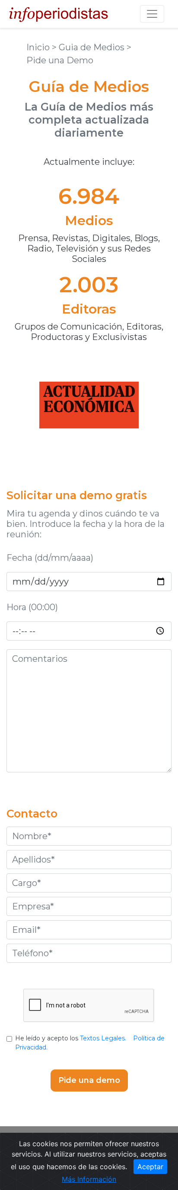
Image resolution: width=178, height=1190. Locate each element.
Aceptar (150, 1166)
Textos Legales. (103, 1038)
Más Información (89, 1179)
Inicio (39, 47)
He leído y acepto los (90, 1042)
